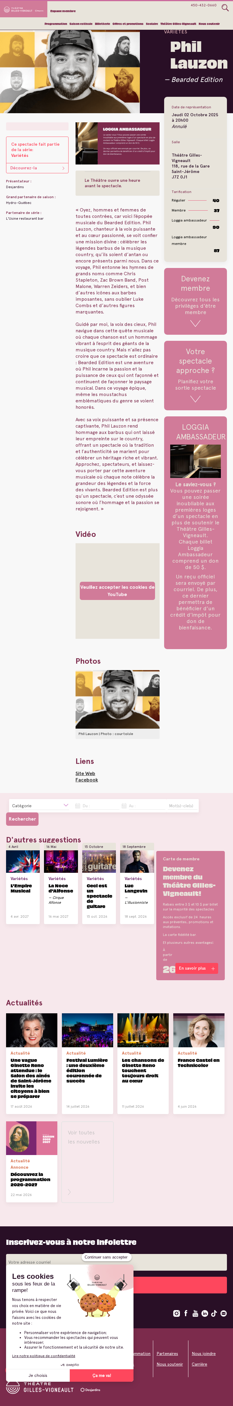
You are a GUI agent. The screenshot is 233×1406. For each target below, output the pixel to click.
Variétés (175, 32)
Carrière (199, 1364)
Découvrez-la (23, 168)
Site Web (85, 773)
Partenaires (167, 1353)
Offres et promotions (128, 23)
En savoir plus (19, 920)
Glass (225, 8)
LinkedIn (204, 1313)
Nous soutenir (209, 23)
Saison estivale (81, 23)
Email (223, 1313)
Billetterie (102, 23)
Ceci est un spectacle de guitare (99, 896)
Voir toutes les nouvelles (84, 1137)
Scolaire (152, 23)
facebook (186, 1313)
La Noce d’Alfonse (61, 888)
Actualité (20, 1053)
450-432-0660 (204, 5)
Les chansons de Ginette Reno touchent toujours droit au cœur (143, 1070)
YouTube (195, 1313)
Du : (86, 805)
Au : (132, 805)
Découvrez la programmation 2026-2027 (30, 1179)
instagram (176, 1313)
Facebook (87, 780)
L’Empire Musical (21, 888)
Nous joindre (204, 1353)
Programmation (56, 23)
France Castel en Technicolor (199, 1062)
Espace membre (63, 11)
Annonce (20, 1167)
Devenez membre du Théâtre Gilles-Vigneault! (189, 880)
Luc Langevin (136, 888)
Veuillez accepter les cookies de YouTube (117, 590)
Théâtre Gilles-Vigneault (178, 23)
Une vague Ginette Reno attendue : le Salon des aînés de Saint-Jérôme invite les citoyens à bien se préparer (31, 1078)
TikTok (214, 1313)
